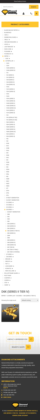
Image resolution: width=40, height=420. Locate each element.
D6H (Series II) (11, 226)
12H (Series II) (10, 77)
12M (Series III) (10, 85)
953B (7, 162)
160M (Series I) (10, 127)
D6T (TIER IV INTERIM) (13, 252)
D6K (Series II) (11, 233)
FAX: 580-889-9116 (8, 395)
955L (7, 174)
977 (7, 188)
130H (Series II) (10, 92)
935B (7, 148)
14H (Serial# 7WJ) (11, 117)
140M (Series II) (10, 106)
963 (7, 177)
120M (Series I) (10, 68)
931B (7, 143)
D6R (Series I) (11, 240)
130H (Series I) (10, 89)
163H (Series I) (10, 134)
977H (7, 191)
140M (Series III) (11, 108)
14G (7, 115)
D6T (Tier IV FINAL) (12, 250)
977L (7, 195)
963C (7, 181)
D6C (8, 217)
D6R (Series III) (11, 245)
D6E (8, 221)
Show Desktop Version (20, 1)
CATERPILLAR (11, 296)
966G (7, 186)
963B (7, 179)
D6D (8, 219)
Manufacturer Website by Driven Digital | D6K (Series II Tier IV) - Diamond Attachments (21, 412)
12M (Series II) (10, 82)
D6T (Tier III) (10, 247)
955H (7, 169)
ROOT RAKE (7, 276)
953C (7, 165)
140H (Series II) (10, 101)
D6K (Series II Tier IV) (13, 231)
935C (7, 151)
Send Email (7, 397)
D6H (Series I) (11, 224)
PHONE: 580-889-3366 (9, 393)
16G (7, 139)
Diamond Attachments (13, 360)
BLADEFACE (7, 33)
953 (7, 160)
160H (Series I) (10, 122)
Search (33, 7)
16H (7, 141)
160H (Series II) (10, 125)
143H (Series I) (10, 110)
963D (7, 184)
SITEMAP (25, 415)
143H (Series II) (10, 113)
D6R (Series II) (11, 243)
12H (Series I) (10, 75)
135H (7, 94)
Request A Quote (18, 347)
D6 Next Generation (13, 212)
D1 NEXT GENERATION (12, 198)
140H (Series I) (10, 99)
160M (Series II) (10, 129)
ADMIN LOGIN (16, 415)
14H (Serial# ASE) (11, 120)
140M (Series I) (10, 103)
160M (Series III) (10, 132)
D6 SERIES (19, 296)
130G (7, 87)
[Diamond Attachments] (20, 12)
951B (7, 155)
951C (7, 158)
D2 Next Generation (12, 200)
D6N (8, 238)
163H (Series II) (10, 136)
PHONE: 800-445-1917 (9, 390)
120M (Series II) (10, 70)
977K (7, 193)
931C (7, 146)
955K (7, 172)
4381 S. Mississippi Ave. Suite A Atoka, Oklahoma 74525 (12, 386)
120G (7, 63)
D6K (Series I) (11, 228)
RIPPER (3, 296)
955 (7, 167)
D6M (8, 236)
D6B (8, 214)
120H (7, 66)
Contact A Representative (17, 339)
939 (7, 153)
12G (7, 73)
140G (7, 96)
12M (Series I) (10, 80)
